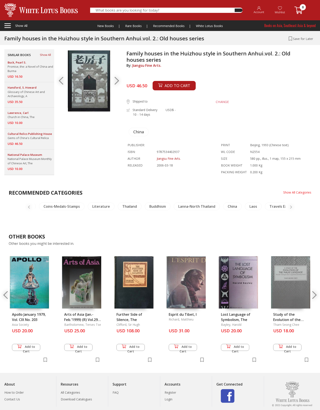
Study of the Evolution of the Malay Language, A (289, 319)
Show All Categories (297, 192)
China (138, 131)
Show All (45, 55)
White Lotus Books (209, 26)
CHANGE (222, 101)
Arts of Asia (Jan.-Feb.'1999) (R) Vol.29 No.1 (81, 319)
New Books (105, 26)
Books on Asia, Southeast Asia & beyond (290, 25)
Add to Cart (29, 348)
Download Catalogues (76, 399)
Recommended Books (169, 26)
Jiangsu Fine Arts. (146, 65)
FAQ (116, 392)
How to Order (14, 392)
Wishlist (280, 12)
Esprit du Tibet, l (183, 314)
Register (170, 392)
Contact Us (12, 399)
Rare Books (133, 26)
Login (168, 399)
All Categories (70, 392)
